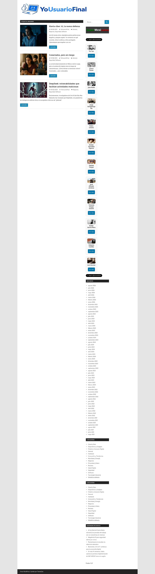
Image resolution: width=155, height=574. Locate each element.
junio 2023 (91, 375)
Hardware (91, 454)
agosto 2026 (92, 285)
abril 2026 (91, 295)
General (75, 29)
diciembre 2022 (92, 389)
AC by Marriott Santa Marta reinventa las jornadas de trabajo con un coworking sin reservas (96, 532)
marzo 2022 (91, 411)
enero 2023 (91, 387)
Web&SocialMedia (93, 477)
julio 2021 (91, 430)
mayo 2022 (91, 406)
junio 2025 (91, 318)
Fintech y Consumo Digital (96, 449)
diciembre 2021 (92, 418)
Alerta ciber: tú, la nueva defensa (64, 26)
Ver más (91, 56)
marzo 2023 (91, 382)
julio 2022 (91, 401)
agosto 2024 (92, 342)
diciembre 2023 (92, 361)
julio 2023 (91, 373)
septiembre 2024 (93, 340)
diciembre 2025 (93, 304)
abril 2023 (91, 380)
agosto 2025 (92, 314)
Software (64, 31)
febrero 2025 (92, 328)
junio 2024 (91, 347)
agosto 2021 (91, 427)
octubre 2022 (92, 394)
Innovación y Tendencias (95, 456)
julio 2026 (91, 288)
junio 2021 (91, 432)
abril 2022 (91, 408)
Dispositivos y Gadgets (95, 447)
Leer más (53, 47)
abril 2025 (91, 323)
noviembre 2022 (93, 392)
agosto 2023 (92, 370)
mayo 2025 (91, 321)
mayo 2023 (91, 378)
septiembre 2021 (93, 425)
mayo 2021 (91, 434)
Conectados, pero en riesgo (61, 55)
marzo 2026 (91, 297)
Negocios (51, 31)
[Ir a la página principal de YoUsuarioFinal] (54, 4)
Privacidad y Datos (93, 463)
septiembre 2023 (93, 368)
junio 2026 (91, 290)
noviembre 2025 (93, 307)
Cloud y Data (92, 444)
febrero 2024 (92, 356)
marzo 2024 (91, 354)
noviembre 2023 (93, 363)
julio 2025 (91, 316)
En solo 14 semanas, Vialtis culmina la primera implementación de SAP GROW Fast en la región (97, 554)
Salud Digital (92, 468)
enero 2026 (91, 302)
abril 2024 (91, 352)
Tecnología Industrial (94, 475)
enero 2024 (91, 359)
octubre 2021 (92, 422)
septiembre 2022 (93, 396)
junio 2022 (91, 404)
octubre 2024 (92, 337)
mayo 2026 (91, 292)
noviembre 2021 (93, 420)
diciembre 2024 (93, 333)
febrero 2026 (92, 300)
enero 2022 (91, 415)
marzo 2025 (91, 326)
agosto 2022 (92, 399)
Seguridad (58, 31)
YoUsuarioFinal (65, 29)
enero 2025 (91, 330)
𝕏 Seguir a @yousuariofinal (94, 39)
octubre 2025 (92, 309)
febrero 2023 (92, 385)
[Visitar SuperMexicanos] (97, 30)
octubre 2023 (92, 366)
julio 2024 (91, 345)
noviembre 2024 (93, 335)
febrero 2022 (92, 413)
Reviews (90, 465)
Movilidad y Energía (94, 458)
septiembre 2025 (93, 311)
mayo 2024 (91, 349)
